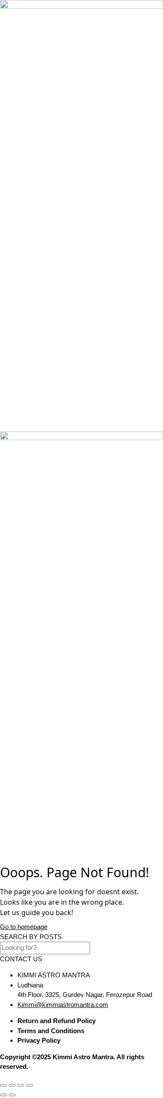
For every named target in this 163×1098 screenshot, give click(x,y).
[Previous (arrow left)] (3, 1095)
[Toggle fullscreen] (12, 1085)
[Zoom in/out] (3, 1085)
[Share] (20, 1085)
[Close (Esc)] (29, 1085)
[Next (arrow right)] (12, 1095)
